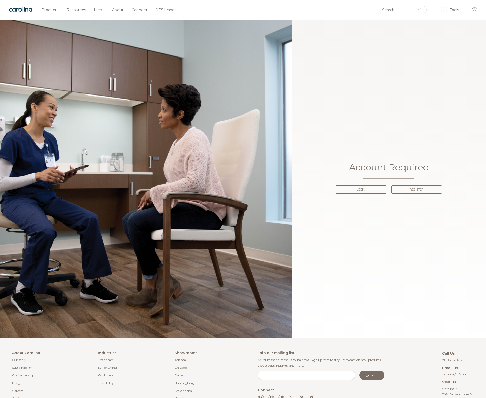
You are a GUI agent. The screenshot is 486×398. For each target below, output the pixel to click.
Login (361, 189)
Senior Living (107, 367)
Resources (76, 10)
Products (50, 10)
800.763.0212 (452, 360)
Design (17, 383)
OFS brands (165, 10)
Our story (19, 360)
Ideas (99, 10)
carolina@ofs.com (455, 374)
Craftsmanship (23, 375)
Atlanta (180, 360)
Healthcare (106, 360)
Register (417, 189)
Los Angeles (183, 391)
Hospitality (106, 383)
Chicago (181, 367)
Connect (139, 10)
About (118, 10)
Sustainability (22, 367)
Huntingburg (184, 383)
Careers (17, 391)
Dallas (179, 375)
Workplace (105, 375)
